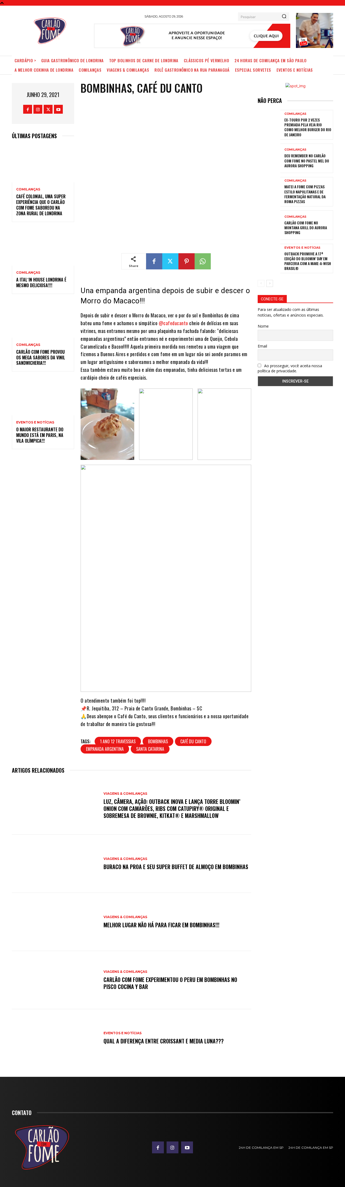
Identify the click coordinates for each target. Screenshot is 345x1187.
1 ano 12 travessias (118, 741)
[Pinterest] (186, 261)
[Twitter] (48, 109)
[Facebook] (27, 109)
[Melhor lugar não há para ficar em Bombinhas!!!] (55, 922)
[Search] (284, 16)
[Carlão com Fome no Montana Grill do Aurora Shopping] (269, 225)
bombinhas (158, 741)
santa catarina (150, 749)
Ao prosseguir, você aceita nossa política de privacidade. (290, 368)
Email (262, 346)
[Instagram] (37, 109)
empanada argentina (105, 749)
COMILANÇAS (28, 189)
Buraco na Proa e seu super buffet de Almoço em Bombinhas (176, 867)
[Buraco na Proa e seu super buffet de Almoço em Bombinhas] (55, 864)
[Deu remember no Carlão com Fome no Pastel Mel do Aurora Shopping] (269, 158)
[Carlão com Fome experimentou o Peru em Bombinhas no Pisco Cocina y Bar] (55, 980)
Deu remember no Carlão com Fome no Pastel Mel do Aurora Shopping (306, 160)
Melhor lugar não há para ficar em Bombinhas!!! (161, 925)
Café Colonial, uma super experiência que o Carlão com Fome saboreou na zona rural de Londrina (40, 204)
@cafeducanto (173, 323)
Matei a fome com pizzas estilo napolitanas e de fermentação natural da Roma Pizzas (305, 194)
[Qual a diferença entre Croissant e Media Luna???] (55, 1038)
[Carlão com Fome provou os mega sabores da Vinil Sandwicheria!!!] (43, 319)
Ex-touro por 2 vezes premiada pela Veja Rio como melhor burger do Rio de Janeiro (307, 127)
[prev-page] (261, 283)
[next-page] (269, 283)
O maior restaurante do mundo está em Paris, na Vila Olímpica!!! (39, 435)
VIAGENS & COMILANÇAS (125, 793)
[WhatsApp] (203, 261)
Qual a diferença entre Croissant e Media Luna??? (164, 1041)
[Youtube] (58, 109)
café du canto (193, 741)
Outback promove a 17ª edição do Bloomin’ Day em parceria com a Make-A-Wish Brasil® (307, 261)
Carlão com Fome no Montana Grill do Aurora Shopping (305, 227)
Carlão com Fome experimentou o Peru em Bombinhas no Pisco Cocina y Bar (170, 983)
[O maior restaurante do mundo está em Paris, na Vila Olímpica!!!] (43, 396)
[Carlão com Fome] (50, 31)
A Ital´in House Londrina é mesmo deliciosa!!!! (41, 282)
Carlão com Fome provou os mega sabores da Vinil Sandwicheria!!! (40, 357)
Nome (263, 326)
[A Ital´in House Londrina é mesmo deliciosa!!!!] (43, 247)
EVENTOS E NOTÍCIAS (35, 422)
